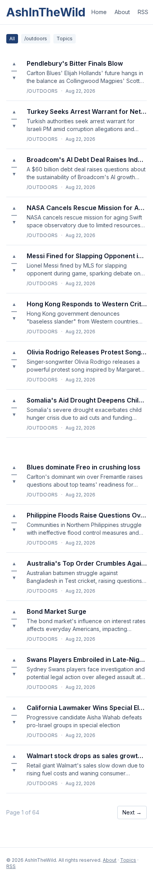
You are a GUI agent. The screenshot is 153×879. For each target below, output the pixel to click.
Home (99, 12)
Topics (64, 38)
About (122, 12)
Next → (132, 812)
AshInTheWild (45, 12)
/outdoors (35, 38)
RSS (143, 12)
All (12, 38)
